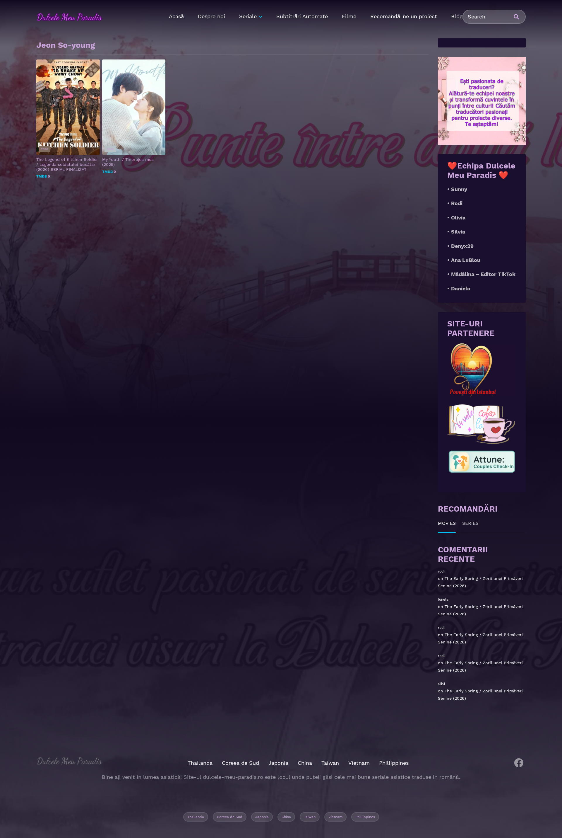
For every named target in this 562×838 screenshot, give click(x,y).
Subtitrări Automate (302, 16)
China (305, 763)
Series (470, 523)
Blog (456, 16)
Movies (447, 523)
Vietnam (359, 763)
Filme (349, 16)
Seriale (248, 16)
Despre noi (211, 16)
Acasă (176, 16)
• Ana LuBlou (463, 260)
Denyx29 (462, 246)
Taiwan (330, 763)
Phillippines (394, 763)
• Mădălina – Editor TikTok (481, 274)
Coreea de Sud (240, 763)
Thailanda (200, 763)
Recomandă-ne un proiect (403, 16)
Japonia (278, 763)
